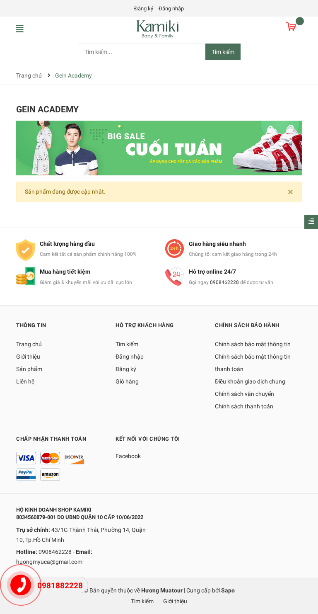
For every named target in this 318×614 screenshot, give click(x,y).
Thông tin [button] (31, 325)
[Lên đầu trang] (303, 574)
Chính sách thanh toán (244, 406)
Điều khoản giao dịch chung (250, 381)
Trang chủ (29, 344)
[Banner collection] (159, 147)
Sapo (228, 590)
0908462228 (224, 282)
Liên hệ (25, 381)
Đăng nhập (171, 8)
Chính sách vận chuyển (244, 394)
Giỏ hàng (127, 381)
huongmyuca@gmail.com (49, 561)
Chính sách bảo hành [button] (247, 325)
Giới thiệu (28, 356)
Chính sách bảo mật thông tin (253, 344)
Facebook (128, 456)
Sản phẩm (29, 369)
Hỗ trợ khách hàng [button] (145, 325)
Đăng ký (143, 8)
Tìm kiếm (223, 52)
